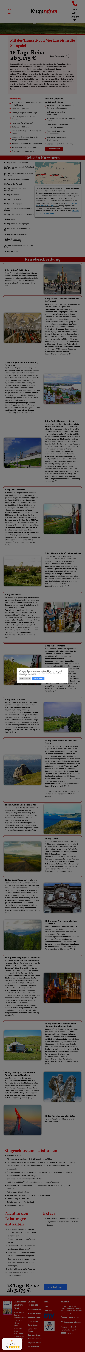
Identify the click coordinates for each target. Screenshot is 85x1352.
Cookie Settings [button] (25, 678)
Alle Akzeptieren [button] (38, 678)
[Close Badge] (21, 1339)
